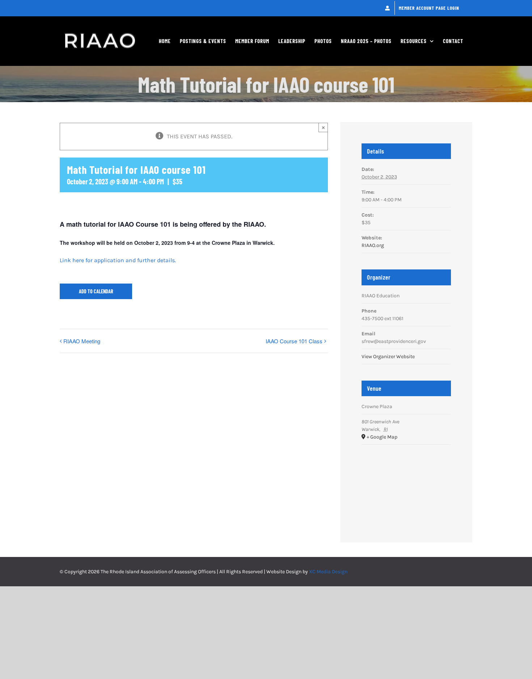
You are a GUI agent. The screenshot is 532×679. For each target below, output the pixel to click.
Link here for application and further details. (118, 260)
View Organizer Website (388, 356)
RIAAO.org (373, 245)
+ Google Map (382, 437)
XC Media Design (328, 572)
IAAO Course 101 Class (294, 341)
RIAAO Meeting (81, 341)
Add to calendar (96, 291)
